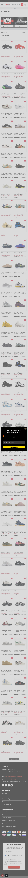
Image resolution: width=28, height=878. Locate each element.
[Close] (25, 428)
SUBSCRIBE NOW (14, 447)
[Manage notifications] (2, 875)
